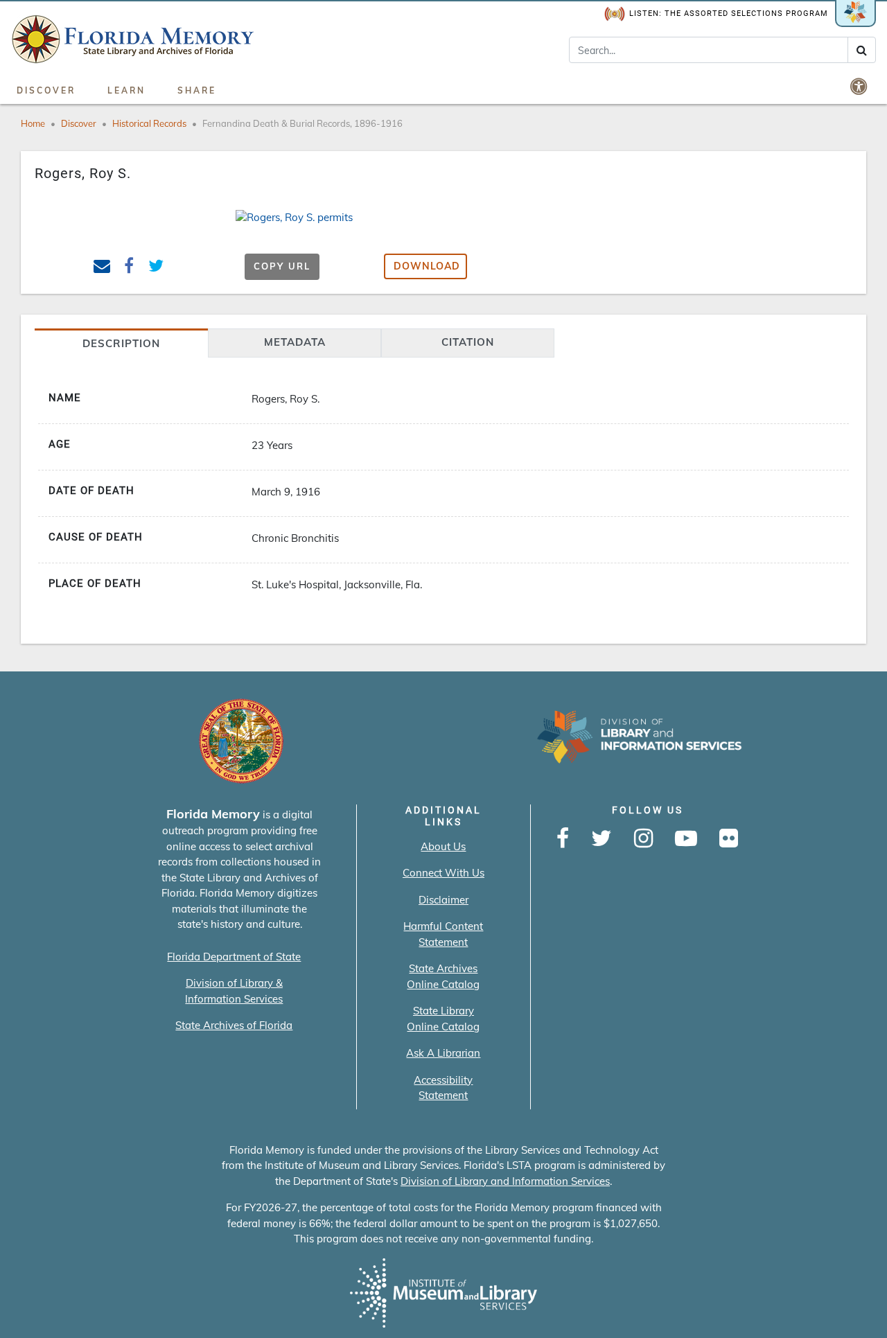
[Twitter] (601, 839)
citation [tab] (467, 342)
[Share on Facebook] (129, 267)
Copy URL (282, 266)
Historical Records (149, 123)
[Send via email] (102, 267)
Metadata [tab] (295, 342)
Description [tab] (121, 343)
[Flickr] (728, 839)
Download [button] (427, 266)
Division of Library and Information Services (505, 1181)
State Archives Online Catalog (443, 976)
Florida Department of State (234, 956)
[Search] (862, 50)
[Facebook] (562, 839)
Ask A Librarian (443, 1052)
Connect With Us (443, 872)
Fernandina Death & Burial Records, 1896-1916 (302, 123)
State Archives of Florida (233, 1025)
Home (33, 123)
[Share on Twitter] (156, 267)
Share (196, 90)
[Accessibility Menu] (860, 86)
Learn (126, 90)
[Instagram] (643, 839)
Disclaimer (443, 899)
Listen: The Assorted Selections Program (728, 13)
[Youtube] (686, 839)
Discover (46, 90)
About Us (443, 846)
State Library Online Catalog (443, 1018)
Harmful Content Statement (443, 934)
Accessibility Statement (443, 1087)
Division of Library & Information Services (234, 990)
